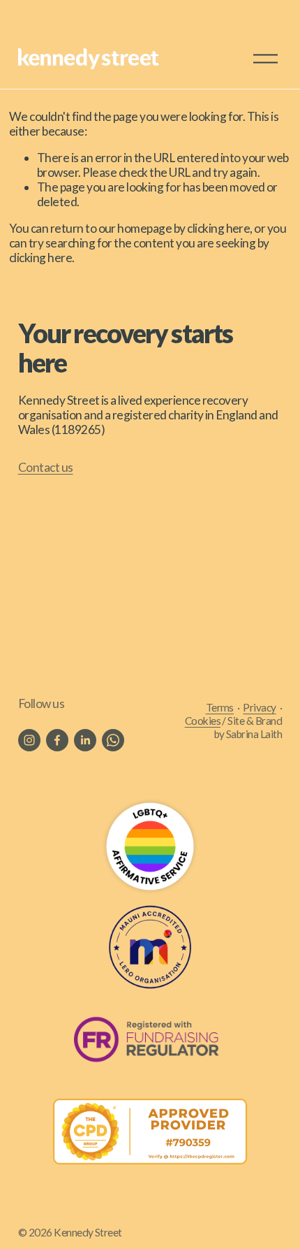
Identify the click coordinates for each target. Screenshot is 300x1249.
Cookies (202, 720)
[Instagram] (29, 740)
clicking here (218, 228)
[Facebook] (57, 740)
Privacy (259, 707)
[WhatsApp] (113, 740)
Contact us (45, 468)
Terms (220, 707)
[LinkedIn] (85, 740)
